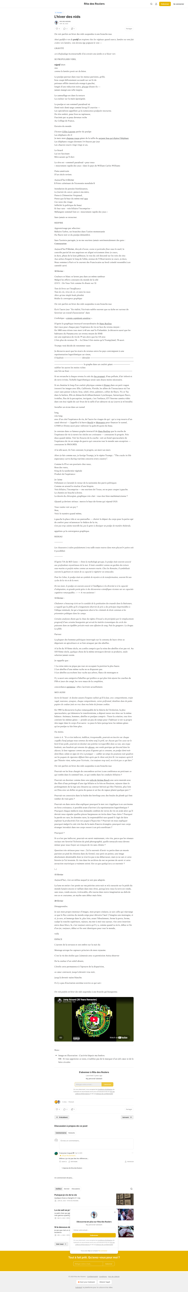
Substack (78, 1287)
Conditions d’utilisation (105, 1240)
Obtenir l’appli (104, 1282)
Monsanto (100, 422)
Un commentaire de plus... (63, 1178)
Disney (107, 385)
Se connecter (178, 4)
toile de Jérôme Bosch (100, 780)
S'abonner (165, 4)
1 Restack (71, 1102)
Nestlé (90, 422)
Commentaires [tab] (61, 1133)
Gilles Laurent (68, 131)
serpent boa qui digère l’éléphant (114, 138)
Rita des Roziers (65, 21)
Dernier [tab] (67, 1189)
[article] (94, 1199)
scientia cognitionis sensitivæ (78, 318)
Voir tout (60, 1244)
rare (86, 198)
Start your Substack (87, 1282)
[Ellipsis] (132, 1153)
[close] (115, 1212)
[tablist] (65, 1133)
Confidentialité (92, 1277)
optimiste (70, 687)
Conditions (103, 1277)
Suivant (126, 1117)
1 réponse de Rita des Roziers (72, 1168)
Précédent (63, 1117)
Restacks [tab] (71, 1133)
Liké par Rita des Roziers (69, 1155)
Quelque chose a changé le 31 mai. (67, 1198)
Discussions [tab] (76, 1189)
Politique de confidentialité (104, 1245)
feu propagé (99, 376)
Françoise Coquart (66, 1153)
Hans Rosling (105, 323)
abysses (91, 747)
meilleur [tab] (59, 1189)
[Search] (151, 4)
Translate (59, 12)
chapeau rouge (72, 138)
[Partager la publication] (156, 4)
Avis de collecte (113, 1277)
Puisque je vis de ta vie (65, 1195)
